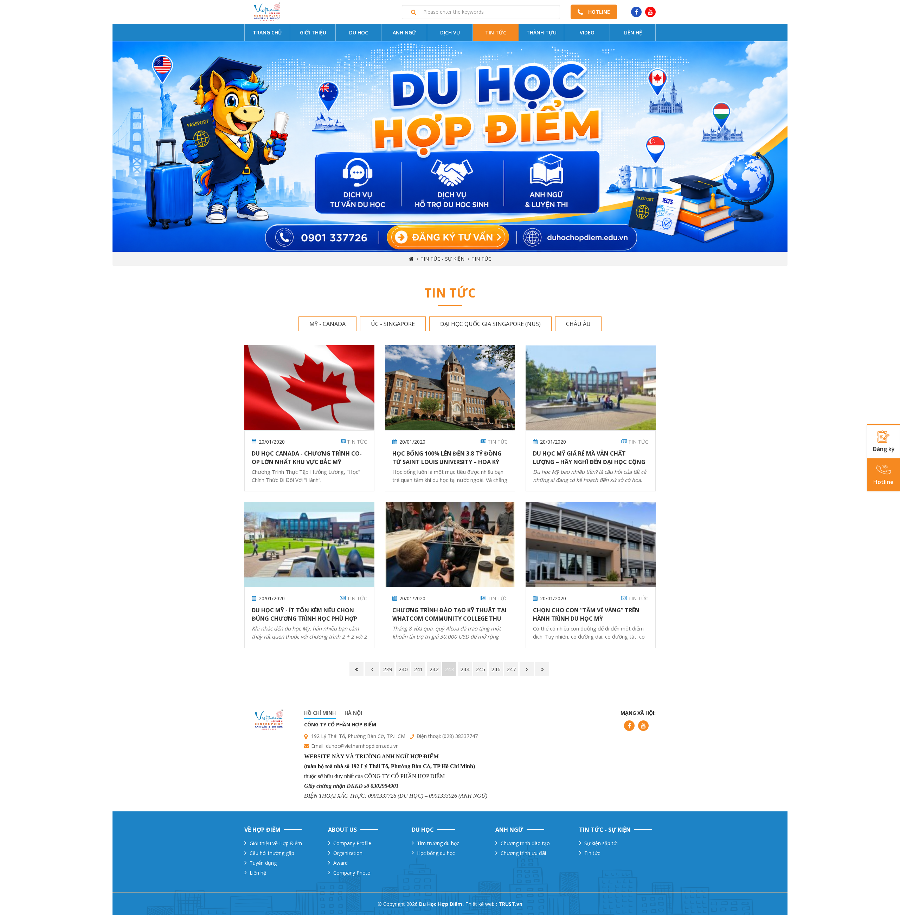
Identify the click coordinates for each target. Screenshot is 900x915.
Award (340, 863)
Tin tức (495, 32)
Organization (347, 853)
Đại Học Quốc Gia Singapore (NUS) (490, 324)
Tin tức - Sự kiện (442, 258)
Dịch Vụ (450, 32)
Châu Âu (578, 324)
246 (496, 669)
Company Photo (352, 872)
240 (403, 669)
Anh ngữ (404, 32)
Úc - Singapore (393, 324)
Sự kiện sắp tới (601, 843)
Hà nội (353, 713)
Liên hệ (633, 32)
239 (387, 669)
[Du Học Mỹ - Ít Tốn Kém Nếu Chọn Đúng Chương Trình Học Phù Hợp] (309, 544)
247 (511, 669)
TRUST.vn (510, 904)
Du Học (358, 32)
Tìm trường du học (438, 843)
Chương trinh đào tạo (525, 843)
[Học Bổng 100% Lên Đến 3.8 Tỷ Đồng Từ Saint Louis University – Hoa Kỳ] (450, 387)
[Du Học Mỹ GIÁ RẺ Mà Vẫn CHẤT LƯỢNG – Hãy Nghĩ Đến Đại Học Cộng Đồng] (591, 387)
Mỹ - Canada (327, 324)
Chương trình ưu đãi (523, 853)
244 (465, 669)
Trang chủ (267, 32)
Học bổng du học (436, 853)
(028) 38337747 (460, 736)
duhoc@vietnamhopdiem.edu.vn (362, 746)
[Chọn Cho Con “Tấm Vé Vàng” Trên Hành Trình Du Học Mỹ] (591, 544)
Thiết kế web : (481, 904)
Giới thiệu (313, 32)
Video (587, 32)
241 (418, 669)
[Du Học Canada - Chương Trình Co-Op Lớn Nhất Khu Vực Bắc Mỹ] (309, 387)
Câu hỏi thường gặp (272, 853)
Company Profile (352, 843)
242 (434, 669)
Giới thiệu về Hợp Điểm (276, 843)
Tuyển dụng (263, 863)
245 (480, 669)
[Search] (413, 12)
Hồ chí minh (320, 713)
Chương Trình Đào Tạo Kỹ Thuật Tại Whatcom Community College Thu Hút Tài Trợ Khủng (449, 618)
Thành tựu (541, 32)
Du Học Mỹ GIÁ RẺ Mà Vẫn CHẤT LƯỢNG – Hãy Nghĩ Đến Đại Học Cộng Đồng (589, 462)
